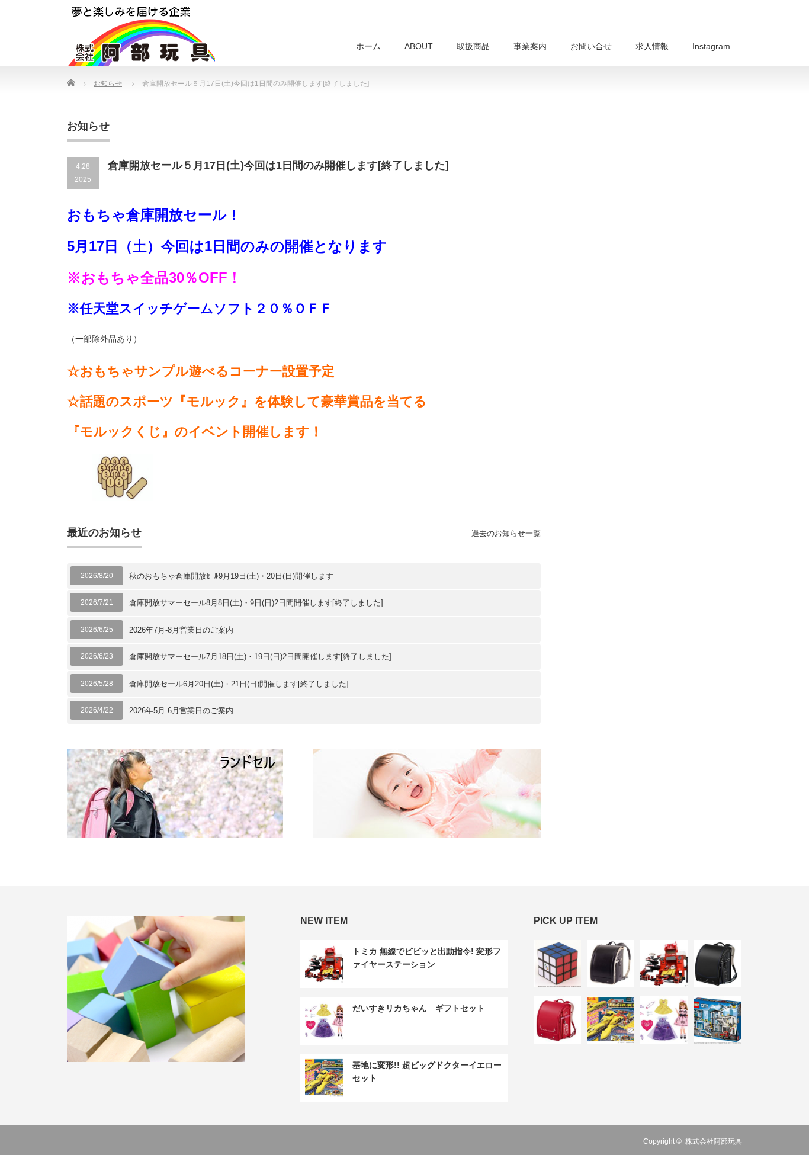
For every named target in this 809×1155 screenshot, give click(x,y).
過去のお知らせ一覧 (506, 533)
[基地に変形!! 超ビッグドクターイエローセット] (610, 1020)
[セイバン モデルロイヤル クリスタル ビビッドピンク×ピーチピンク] (557, 1020)
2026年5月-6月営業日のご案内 (181, 710)
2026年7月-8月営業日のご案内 (181, 629)
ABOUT (418, 46)
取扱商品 (473, 46)
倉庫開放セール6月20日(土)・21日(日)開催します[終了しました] (239, 683)
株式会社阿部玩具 (713, 1141)
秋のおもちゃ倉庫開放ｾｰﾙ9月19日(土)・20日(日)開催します (231, 576)
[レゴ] (717, 1020)
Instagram (711, 46)
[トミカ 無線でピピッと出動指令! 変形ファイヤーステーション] (664, 963)
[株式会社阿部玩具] (141, 35)
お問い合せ (591, 46)
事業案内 (530, 46)
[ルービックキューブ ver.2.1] (557, 963)
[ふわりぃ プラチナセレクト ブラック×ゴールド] (610, 963)
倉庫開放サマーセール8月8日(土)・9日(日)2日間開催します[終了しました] (256, 602)
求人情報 (652, 46)
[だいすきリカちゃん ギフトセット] (664, 1020)
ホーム (368, 46)
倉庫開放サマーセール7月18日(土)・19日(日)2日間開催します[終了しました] (260, 656)
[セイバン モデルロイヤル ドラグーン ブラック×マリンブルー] (717, 963)
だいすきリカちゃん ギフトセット (418, 1008)
